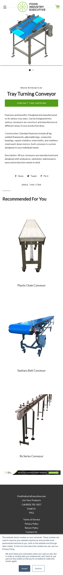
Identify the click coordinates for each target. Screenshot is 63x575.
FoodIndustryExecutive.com (31, 496)
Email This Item (31, 184)
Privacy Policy (31, 523)
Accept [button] (24, 568)
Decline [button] (38, 568)
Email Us (31, 508)
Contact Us (31, 531)
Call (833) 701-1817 (31, 504)
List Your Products (31, 500)
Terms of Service (31, 519)
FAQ (31, 512)
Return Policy (31, 527)
